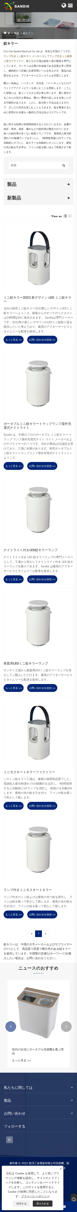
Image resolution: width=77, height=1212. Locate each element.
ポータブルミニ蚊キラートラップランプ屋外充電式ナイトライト (37, 426)
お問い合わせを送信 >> (42, 339)
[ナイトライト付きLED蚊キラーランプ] (38, 510)
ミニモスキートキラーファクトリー (29, 772)
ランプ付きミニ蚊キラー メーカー (23, 56)
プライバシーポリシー (35, 1196)
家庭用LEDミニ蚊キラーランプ (26, 664)
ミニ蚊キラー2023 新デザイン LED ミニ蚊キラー (37, 299)
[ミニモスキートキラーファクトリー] (38, 732)
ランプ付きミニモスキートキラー (28, 890)
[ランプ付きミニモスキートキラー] (38, 850)
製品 (16, 33)
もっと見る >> (13, 339)
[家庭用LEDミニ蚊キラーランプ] (38, 623)
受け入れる (42, 1203)
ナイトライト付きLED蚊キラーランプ (31, 550)
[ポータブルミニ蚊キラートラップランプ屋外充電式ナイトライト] (38, 384)
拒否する (21, 1203)
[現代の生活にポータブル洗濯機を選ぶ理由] (38, 1011)
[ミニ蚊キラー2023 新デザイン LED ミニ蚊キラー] (38, 257)
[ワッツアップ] (9, 1139)
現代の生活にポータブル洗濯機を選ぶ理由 (38, 1051)
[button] (10, 1026)
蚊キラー (28, 33)
